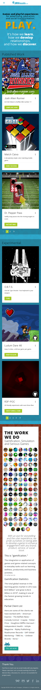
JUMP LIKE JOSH (12, 107)
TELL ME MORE (11, 648)
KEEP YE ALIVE (11, 355)
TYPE (8, 298)
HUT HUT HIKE (11, 224)
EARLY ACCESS (11, 166)
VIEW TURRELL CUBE (13, 411)
